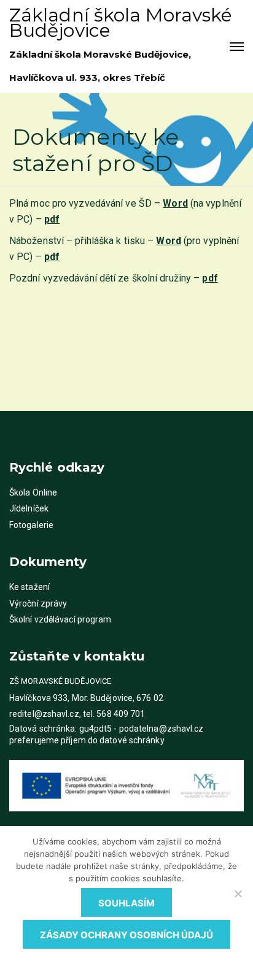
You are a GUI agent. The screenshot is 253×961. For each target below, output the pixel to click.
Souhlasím (126, 903)
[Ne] (238, 893)
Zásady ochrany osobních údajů (126, 935)
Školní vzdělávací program (60, 619)
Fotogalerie (31, 525)
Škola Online (33, 492)
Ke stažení (29, 587)
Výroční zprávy (38, 603)
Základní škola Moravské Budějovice (120, 23)
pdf (52, 256)
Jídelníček (29, 508)
